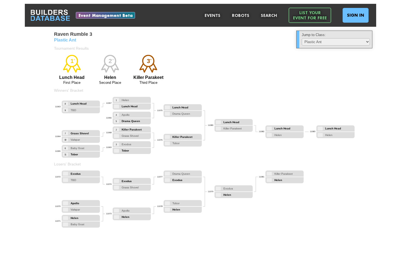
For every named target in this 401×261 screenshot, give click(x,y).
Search (269, 15)
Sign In (355, 15)
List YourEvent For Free (310, 15)
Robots (240, 15)
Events (212, 15)
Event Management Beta (106, 15)
